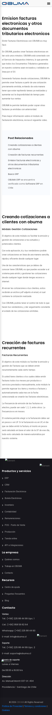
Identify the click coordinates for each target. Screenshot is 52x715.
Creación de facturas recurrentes (25, 154)
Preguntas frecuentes (15, 594)
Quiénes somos (12, 559)
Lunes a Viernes (10, 664)
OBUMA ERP (14, 179)
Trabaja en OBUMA (13, 566)
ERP (7, 478)
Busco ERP (13, 174)
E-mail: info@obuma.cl (14, 636)
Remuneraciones (12, 518)
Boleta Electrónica (13, 498)
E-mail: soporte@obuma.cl (16, 653)
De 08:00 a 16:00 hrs (12, 670)
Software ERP (33, 183)
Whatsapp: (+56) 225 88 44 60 (18, 630)
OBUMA (20, 702)
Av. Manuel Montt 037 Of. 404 (18, 681)
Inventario (9, 505)
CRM (7, 485)
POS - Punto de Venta (15, 525)
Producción (10, 532)
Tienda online (11, 538)
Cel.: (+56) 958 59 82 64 (15, 624)
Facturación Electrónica (15, 491)
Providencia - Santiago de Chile (19, 687)
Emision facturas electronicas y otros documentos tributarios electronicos (24, 164)
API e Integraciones (14, 545)
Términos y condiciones (35, 706)
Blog (7, 600)
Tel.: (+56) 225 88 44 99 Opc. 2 (18, 647)
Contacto (9, 573)
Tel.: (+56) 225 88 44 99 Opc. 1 (18, 618)
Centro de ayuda (12, 587)
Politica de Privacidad (12, 706)
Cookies (6, 710)
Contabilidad (10, 511)
